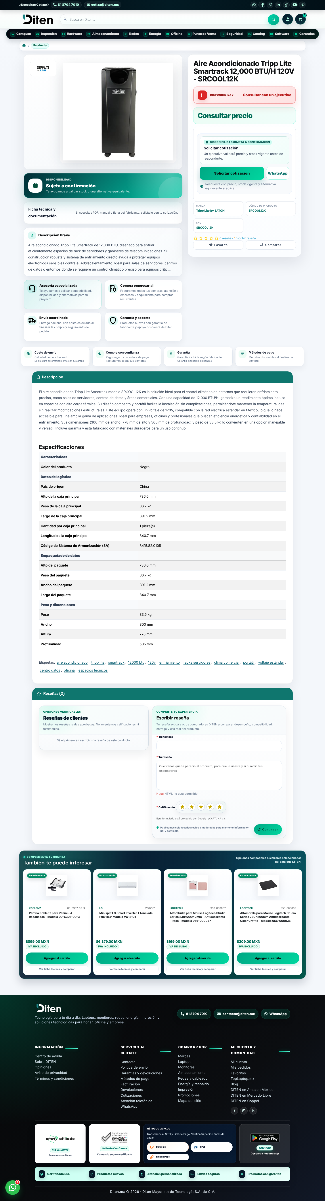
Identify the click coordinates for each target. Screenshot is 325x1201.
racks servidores (197, 662)
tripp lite (98, 662)
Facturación (130, 1084)
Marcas (184, 1056)
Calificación (167, 807)
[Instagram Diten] (244, 1110)
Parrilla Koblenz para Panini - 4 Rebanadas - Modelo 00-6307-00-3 (54, 915)
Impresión (186, 1089)
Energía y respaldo (193, 1084)
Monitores (186, 1067)
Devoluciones (131, 1090)
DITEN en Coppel (245, 1101)
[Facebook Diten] (234, 1110)
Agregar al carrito (57, 958)
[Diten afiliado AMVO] (60, 1143)
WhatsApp (277, 173)
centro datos (50, 670)
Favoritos (238, 1073)
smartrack (116, 662)
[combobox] (164, 19)
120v (152, 662)
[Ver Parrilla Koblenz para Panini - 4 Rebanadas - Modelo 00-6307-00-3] (56, 885)
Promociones (189, 1095)
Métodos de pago (134, 1079)
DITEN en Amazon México (252, 1090)
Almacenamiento (192, 1073)
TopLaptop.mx (242, 1079)
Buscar (273, 19)
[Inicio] (24, 46)
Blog (234, 1084)
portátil (248, 662)
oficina (69, 670)
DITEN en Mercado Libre (251, 1095)
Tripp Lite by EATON (210, 211)
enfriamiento (169, 662)
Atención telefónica (136, 1101)
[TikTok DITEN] (286, 5)
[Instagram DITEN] (270, 5)
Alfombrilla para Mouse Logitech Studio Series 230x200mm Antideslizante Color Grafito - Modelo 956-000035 (268, 917)
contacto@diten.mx (238, 1014)
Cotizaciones (131, 1095)
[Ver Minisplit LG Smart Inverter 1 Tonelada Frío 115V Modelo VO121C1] (127, 885)
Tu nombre (166, 736)
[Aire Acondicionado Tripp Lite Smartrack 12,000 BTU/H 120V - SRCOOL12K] (118, 112)
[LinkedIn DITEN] (278, 5)
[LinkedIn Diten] (253, 1110)
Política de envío (134, 1067)
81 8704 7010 (197, 1014)
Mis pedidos (241, 1067)
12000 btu (136, 662)
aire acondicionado (72, 662)
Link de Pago (163, 1157)
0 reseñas (226, 238)
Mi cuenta (239, 1062)
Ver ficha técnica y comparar (57, 969)
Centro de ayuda (48, 1056)
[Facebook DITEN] (261, 5)
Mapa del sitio (189, 1101)
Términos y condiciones (54, 1078)
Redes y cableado (193, 1078)
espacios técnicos (93, 670)
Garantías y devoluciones (141, 1073)
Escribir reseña (245, 238)
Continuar (270, 829)
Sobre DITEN (45, 1062)
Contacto (128, 1062)
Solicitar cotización (232, 173)
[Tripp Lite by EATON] (43, 68)
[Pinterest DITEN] (302, 5)
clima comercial (226, 662)
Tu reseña (165, 757)
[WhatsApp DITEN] (253, 5)
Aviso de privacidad (51, 1073)
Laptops (184, 1062)
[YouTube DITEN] (294, 5)
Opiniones (43, 1067)
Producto (40, 45)
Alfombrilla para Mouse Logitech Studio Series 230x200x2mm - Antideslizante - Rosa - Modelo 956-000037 (198, 917)
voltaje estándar (271, 662)
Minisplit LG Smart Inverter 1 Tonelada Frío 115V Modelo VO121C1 (126, 915)
